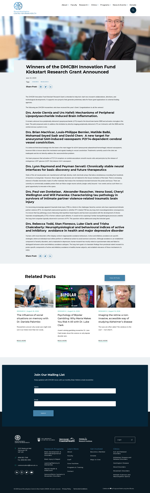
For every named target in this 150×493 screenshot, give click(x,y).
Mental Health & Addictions (50, 469)
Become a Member (97, 452)
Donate (133, 5)
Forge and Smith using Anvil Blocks (123, 488)
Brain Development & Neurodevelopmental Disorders (52, 453)
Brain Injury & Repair (52, 459)
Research (83, 5)
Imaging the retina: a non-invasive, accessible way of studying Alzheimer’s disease (115, 318)
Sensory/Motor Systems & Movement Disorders (54, 475)
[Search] (133, 10)
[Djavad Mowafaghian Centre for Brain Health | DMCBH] (25, 8)
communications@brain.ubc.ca (27, 465)
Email (36, 400)
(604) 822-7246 (23, 458)
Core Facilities (73, 463)
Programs (104, 5)
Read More (21, 340)
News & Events (119, 5)
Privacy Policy (66, 489)
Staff (69, 459)
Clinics (94, 5)
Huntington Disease (121, 463)
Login (119, 440)
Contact (70, 471)
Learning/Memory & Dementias (52, 464)
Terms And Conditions (80, 489)
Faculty (74, 5)
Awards (35, 82)
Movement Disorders (121, 471)
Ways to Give (95, 459)
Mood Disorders (119, 467)
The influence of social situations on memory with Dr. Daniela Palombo (32, 318)
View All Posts (115, 278)
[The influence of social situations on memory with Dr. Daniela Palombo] (34, 296)
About (64, 5)
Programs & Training (75, 467)
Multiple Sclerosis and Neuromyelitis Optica (121, 475)
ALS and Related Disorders (119, 452)
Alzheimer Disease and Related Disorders (122, 458)
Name (36, 387)
